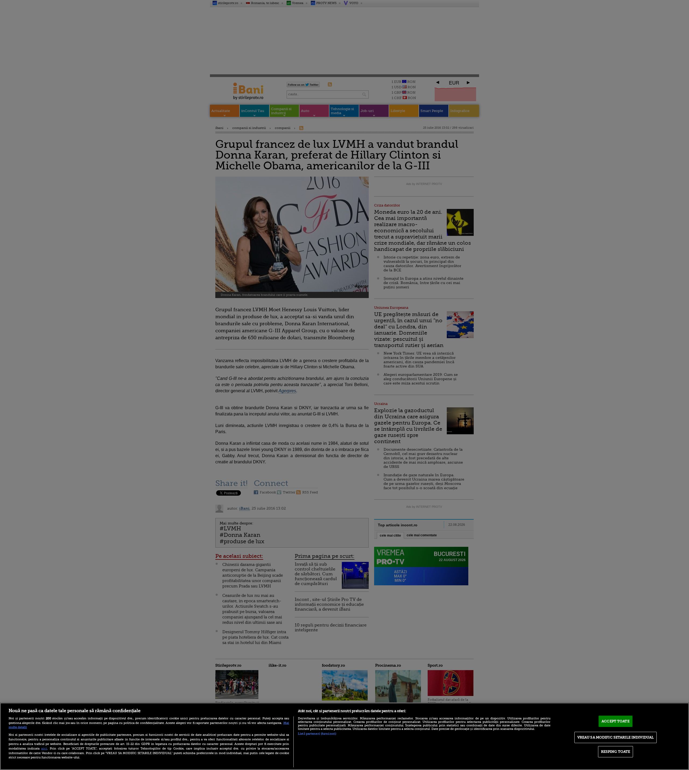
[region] (344, 736)
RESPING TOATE (615, 752)
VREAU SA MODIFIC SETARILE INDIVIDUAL (615, 737)
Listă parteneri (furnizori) (317, 734)
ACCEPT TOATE (616, 721)
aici (44, 748)
